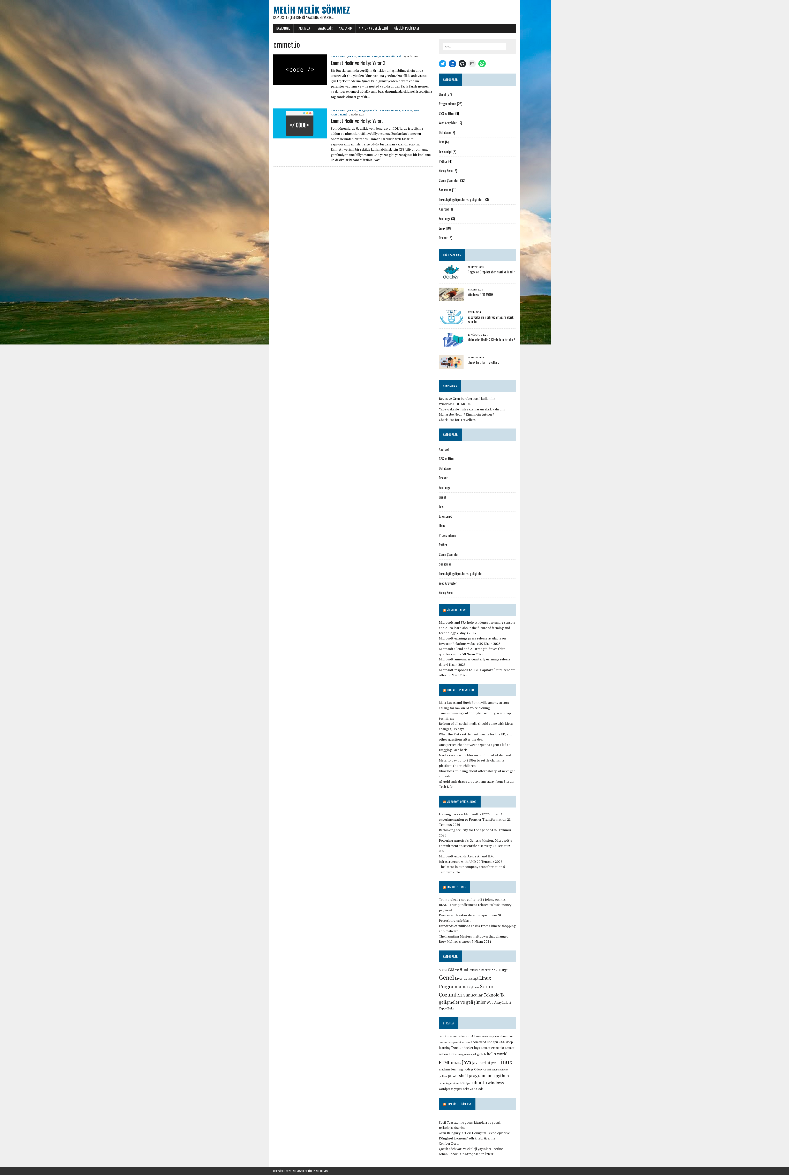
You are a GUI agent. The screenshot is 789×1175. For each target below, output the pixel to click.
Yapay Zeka (446, 170)
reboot (442, 1083)
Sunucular (445, 189)
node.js (468, 1069)
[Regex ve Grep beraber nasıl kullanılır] (451, 276)
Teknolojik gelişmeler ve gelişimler (461, 199)
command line (482, 1042)
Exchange (444, 218)
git (474, 1054)
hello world (497, 1053)
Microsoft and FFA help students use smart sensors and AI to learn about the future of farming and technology (477, 627)
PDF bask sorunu (491, 1069)
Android (444, 209)
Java (360, 110)
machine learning (451, 1069)
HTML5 (456, 1063)
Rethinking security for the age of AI (466, 830)
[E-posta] (472, 63)
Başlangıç (283, 28)
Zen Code (476, 1089)
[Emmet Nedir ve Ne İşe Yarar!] (300, 136)
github (481, 1054)
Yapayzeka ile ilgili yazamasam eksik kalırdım (490, 319)
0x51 (441, 1036)
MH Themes (322, 1171)
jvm (493, 1063)
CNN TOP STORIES (456, 887)
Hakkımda (303, 28)
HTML (444, 1062)
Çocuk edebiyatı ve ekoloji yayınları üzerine (471, 1148)
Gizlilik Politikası (406, 28)
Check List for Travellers (483, 362)
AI (473, 1036)
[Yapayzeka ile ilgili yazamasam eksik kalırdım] (451, 321)
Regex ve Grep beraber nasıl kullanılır (491, 272)
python (502, 1075)
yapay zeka (461, 1089)
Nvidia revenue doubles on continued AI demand (475, 755)
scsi (462, 1083)
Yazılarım (345, 28)
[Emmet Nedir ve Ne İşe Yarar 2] (300, 81)
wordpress (446, 1089)
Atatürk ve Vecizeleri (373, 28)
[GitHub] (462, 63)
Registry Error (452, 1083)
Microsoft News (456, 610)
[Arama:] (474, 46)
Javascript (371, 110)
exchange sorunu (463, 1054)
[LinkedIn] (452, 63)
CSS (502, 1041)
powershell (458, 1075)
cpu (495, 1042)
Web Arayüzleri (390, 56)
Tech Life (445, 786)
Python (406, 110)
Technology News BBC (460, 690)
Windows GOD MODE (480, 294)
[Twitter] (442, 63)
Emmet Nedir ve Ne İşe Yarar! (357, 120)
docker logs (472, 1048)
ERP (451, 1054)
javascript (481, 1062)
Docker (443, 237)
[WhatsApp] (482, 63)
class (503, 1036)
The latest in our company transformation (470, 866)
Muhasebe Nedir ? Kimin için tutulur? (491, 339)
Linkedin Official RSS (458, 1103)
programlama (482, 1075)
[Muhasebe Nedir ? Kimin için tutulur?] (451, 344)
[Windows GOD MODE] (451, 298)
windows (496, 1082)
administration (460, 1036)
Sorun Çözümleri (449, 180)
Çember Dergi (449, 1143)
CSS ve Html (339, 56)
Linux (442, 228)
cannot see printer (490, 1036)
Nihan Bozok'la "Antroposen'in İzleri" (466, 1154)
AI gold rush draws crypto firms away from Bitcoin (476, 781)
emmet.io (497, 1048)
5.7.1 (447, 1036)
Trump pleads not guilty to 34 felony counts (472, 899)
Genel (352, 56)
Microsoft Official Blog (461, 801)
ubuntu (479, 1082)
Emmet (485, 1048)
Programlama (368, 56)
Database (445, 132)
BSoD (478, 1036)
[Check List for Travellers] (451, 366)
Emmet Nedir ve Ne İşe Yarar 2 (358, 62)
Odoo (478, 1069)
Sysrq (468, 1083)
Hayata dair (324, 28)
